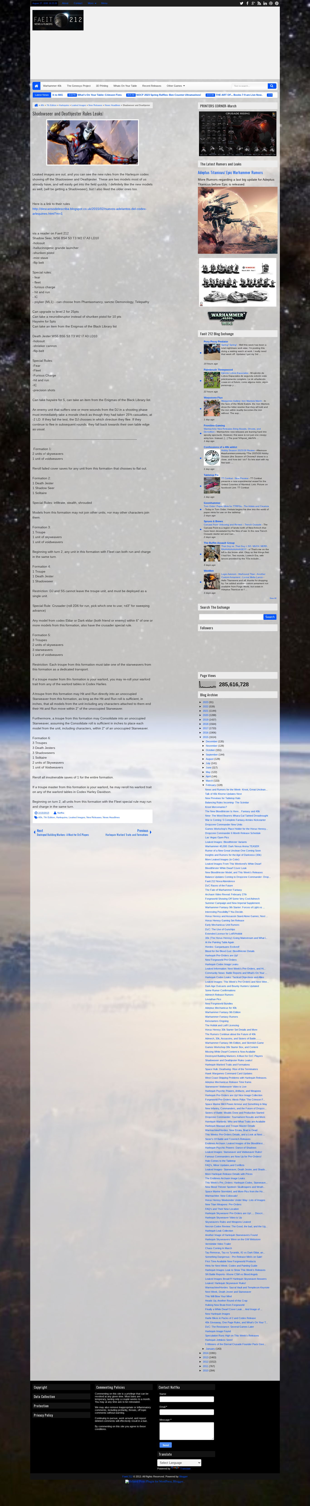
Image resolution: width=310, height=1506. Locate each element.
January (211, 1348)
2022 (206, 706)
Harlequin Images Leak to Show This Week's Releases (235, 1270)
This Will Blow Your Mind (218, 1296)
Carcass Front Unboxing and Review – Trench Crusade (233, 524)
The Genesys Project (79, 85)
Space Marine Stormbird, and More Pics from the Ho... (235, 1191)
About (65, 3)
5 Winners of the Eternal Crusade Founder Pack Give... (235, 1344)
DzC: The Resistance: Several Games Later (229, 1326)
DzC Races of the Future (219, 885)
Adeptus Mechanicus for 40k (221, 1007)
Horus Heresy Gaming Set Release (224, 920)
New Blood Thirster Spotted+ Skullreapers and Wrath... (235, 1187)
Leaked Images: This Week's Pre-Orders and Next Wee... (237, 981)
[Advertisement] (211, 42)
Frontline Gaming (214, 425)
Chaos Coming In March (218, 1248)
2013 (206, 1357)
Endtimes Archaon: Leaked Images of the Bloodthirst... (235, 1143)
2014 (206, 1353)
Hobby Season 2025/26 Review (238, 450)
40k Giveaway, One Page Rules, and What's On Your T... (236, 1322)
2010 (206, 1370)
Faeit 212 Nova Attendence (220, 881)
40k (40, 817)
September (212, 754)
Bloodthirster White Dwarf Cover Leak (226, 868)
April (208, 776)
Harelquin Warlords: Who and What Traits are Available (235, 1121)
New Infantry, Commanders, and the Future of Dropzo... (235, 1108)
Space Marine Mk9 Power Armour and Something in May (236, 1104)
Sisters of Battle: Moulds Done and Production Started (234, 1112)
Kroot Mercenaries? (216, 807)
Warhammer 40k (52, 85)
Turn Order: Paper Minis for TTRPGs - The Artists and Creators (236, 506)
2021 (206, 710)
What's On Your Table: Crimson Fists (71, 95)
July (208, 763)
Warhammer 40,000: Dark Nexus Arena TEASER (232, 846)
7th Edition (49, 817)
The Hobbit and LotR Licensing (222, 1025)
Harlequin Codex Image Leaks (222, 964)
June (209, 767)
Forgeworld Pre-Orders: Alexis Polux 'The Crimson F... (235, 1099)
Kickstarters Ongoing (217, 1021)
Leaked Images (77, 817)
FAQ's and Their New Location (222, 1209)
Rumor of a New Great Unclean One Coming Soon (233, 850)
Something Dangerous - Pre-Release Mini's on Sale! (233, 1256)
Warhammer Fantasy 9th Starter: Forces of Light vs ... (235, 907)
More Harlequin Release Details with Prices (229, 1174)
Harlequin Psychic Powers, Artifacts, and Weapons (233, 1091)
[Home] (36, 105)
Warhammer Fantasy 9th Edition (223, 1012)
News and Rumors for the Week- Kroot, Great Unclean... (236, 789)
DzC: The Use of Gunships (220, 929)
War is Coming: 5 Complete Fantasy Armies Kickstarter (235, 820)
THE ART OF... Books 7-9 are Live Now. (210, 95)
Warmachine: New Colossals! (221, 1195)
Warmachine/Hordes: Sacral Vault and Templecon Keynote (237, 1287)
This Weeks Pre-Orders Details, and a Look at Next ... (235, 1134)
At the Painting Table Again (219, 942)
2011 (206, 1366)
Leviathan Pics (213, 999)
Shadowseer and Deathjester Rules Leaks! (67, 113)
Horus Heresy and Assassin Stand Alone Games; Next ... (236, 916)
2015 (206, 737)
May (208, 772)
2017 (206, 728)
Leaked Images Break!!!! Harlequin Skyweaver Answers (236, 1278)
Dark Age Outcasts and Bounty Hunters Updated (232, 986)
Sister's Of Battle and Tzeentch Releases (228, 1139)
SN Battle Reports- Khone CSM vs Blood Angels (231, 1274)
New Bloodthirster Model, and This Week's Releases (234, 872)
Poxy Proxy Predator (216, 341)
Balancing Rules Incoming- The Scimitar (227, 802)
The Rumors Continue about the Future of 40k (230, 1034)
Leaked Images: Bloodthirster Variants (226, 842)
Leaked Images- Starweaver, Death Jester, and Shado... (236, 1169)
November (212, 745)
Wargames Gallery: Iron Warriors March (242, 401)
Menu (104, 3)
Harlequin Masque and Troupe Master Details (230, 1126)
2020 (206, 715)
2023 (206, 702)
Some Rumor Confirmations (220, 990)
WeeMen (209, 570)
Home (36, 86)
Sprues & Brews (213, 521)
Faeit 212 (127, 1476)
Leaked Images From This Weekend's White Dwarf (233, 863)
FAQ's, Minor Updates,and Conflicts (224, 1165)
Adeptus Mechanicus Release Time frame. (228, 1082)
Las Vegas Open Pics (217, 837)
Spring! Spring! (229, 345)
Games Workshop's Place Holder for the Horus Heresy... (236, 828)
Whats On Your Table (125, 85)
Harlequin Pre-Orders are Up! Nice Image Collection (233, 1095)
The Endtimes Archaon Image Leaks (225, 1178)
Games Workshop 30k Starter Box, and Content (231, 1047)
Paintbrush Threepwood (218, 369)
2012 (206, 1361)
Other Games (174, 85)
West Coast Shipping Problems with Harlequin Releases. (236, 1077)
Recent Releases (151, 85)
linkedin (265, 3)
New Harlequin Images (217, 1313)
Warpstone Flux (213, 397)
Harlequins (61, 817)
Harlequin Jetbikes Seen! (219, 1340)
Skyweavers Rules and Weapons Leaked (228, 1222)
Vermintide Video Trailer (218, 1244)
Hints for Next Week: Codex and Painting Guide (231, 1265)
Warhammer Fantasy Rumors (221, 1016)
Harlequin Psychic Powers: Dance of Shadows (230, 1147)
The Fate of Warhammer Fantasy (223, 889)
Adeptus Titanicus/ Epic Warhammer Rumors (230, 172)
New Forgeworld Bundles (219, 1003)
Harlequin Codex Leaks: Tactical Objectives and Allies (234, 977)
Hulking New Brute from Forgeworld (224, 1305)
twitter (241, 3)
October (211, 750)
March (210, 780)
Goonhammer (212, 503)
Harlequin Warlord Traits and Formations (227, 1064)
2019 (206, 719)
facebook (247, 3)
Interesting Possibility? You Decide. (224, 911)
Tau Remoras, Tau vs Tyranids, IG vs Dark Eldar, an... (235, 1252)
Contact (78, 3)
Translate (185, 1468)
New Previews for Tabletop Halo (222, 798)
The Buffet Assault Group (219, 542)
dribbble (271, 3)
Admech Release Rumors (219, 994)
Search (272, 86)
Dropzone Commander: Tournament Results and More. (235, 1117)
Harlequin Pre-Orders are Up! (221, 955)
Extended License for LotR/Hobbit (223, 933)
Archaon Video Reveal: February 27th (226, 894)
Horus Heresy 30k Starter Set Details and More (231, 1029)
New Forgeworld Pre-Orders (221, 959)
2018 (206, 724)
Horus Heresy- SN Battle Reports (267, 95)
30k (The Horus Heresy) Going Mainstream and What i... (236, 938)
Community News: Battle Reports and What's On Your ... (236, 973)
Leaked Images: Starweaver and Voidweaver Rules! (233, 1152)
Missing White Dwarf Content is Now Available (230, 1051)
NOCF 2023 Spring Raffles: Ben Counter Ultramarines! (140, 95)
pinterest (277, 3)
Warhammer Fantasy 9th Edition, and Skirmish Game (234, 1042)
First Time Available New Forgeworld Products (230, 1261)
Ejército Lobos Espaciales (235, 373)
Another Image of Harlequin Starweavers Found (231, 1235)
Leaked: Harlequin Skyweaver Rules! (225, 1283)
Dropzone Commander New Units (223, 824)
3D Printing (102, 85)
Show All (273, 598)
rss (259, 3)
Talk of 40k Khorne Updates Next (223, 793)
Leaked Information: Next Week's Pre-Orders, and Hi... (235, 968)
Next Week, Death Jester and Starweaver (228, 1291)
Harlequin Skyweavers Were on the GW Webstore (233, 1239)
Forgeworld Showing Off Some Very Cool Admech (232, 898)
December (212, 741)
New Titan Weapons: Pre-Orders (223, 1204)
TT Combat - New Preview (235, 478)
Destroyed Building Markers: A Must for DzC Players (234, 1056)
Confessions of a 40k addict (220, 447)
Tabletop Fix (211, 475)
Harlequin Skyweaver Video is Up (223, 1217)
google (253, 3)
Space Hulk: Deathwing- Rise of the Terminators (231, 1069)
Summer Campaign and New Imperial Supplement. (232, 903)
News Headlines (111, 817)
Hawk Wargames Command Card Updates (228, 1073)
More (90, 3)
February (211, 785)
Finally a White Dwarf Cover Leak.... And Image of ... (233, 1309)
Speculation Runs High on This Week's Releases (232, 1335)
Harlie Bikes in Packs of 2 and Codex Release (230, 1318)
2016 (206, 732)
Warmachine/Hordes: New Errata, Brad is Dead (231, 1130)
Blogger (183, 1476)
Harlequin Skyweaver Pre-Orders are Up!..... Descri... (234, 1213)
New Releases (93, 817)
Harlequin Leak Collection (219, 1230)
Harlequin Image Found (218, 1331)
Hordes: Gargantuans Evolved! (222, 946)
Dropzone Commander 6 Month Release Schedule (233, 833)
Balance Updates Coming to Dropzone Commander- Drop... (238, 877)
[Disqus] (92, 900)
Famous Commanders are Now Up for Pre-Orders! (233, 1156)
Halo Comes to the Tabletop (220, 1160)
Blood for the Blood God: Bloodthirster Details (230, 951)
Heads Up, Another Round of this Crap (226, 1300)
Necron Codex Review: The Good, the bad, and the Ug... (236, 1226)
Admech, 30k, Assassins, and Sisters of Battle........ (233, 1038)
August (210, 759)
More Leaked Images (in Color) (222, 859)
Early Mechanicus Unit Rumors (222, 924)
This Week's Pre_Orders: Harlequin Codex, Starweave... (236, 1182)
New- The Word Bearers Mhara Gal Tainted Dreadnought (236, 815)
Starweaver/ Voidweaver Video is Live (225, 1086)
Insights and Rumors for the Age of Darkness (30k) (233, 855)
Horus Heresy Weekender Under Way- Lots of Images (235, 1200)
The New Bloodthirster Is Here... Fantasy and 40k (232, 811)
